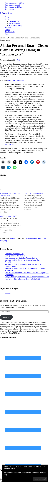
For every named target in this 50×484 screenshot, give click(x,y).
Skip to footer (10, 9)
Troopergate (4, 241)
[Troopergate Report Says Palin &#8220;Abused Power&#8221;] (12, 202)
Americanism (9, 270)
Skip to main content (12, 5)
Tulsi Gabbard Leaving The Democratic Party (21, 258)
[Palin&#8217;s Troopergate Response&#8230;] (36, 201)
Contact (7, 293)
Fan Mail (8, 262)
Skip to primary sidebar (13, 7)
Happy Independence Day (14, 254)
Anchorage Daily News (15, 80)
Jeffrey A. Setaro (6, 13)
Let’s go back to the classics (15, 256)
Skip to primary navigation (14, 3)
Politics (12, 238)
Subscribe (6, 317)
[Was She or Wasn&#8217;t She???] (12, 224)
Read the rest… (10, 145)
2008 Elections (31, 238)
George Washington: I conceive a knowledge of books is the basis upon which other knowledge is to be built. (27, 278)
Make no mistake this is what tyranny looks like (22, 260)
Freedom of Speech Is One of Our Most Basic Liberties (25, 268)
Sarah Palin (42, 238)
